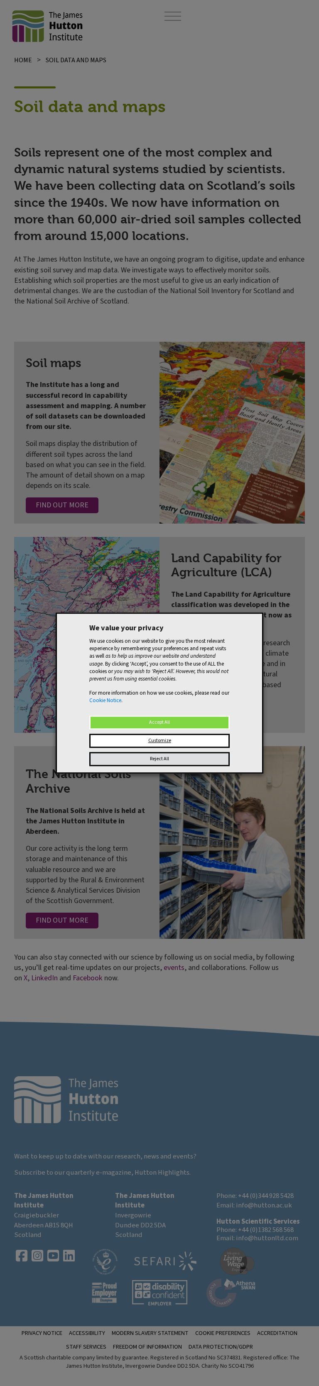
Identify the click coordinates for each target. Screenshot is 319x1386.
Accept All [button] (159, 722)
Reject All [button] (159, 758)
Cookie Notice (105, 701)
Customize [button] (159, 740)
